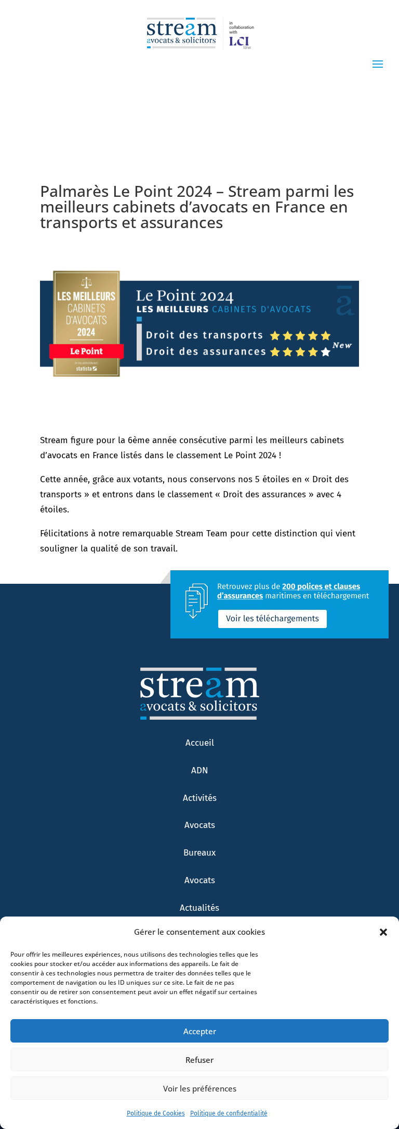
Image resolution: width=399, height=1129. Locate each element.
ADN (199, 770)
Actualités (199, 907)
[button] (383, 932)
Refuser (199, 1060)
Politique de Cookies (156, 1113)
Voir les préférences (199, 1088)
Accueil (199, 742)
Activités (200, 798)
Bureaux (199, 852)
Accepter (199, 1031)
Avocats (199, 825)
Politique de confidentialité (229, 1113)
